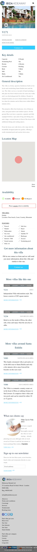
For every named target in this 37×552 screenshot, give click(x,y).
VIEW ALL (7, 447)
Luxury (4, 538)
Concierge (5, 503)
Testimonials (6, 508)
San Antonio (6, 525)
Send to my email (8, 42)
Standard (4, 536)
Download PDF (7, 40)
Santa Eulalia (6, 530)
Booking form (6, 510)
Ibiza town (5, 520)
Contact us (18, 48)
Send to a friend (20, 40)
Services (4, 505)
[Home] (13, 3)
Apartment (5, 540)
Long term (5, 543)
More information (11, 300)
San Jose (4, 523)
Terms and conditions (8, 501)
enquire (15, 206)
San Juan (4, 527)
